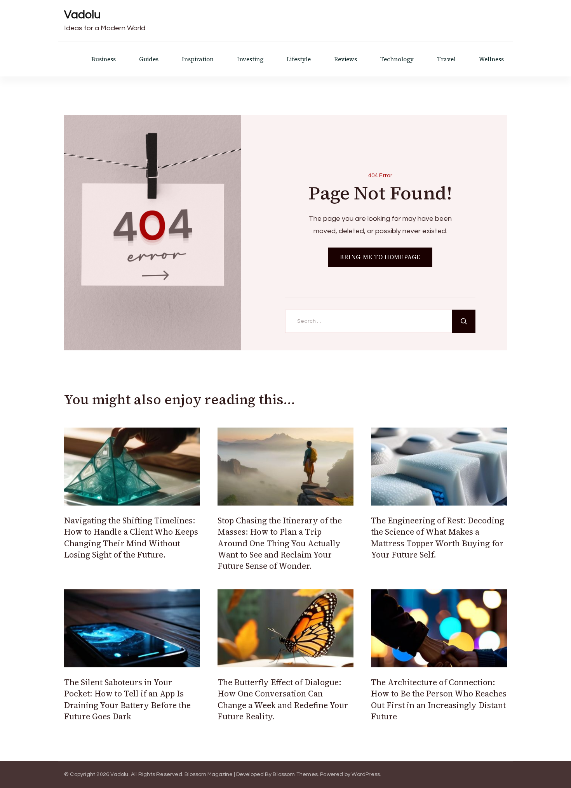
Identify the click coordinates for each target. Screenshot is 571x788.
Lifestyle (299, 59)
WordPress (366, 774)
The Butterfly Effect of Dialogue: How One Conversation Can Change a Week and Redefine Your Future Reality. (283, 699)
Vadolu (82, 15)
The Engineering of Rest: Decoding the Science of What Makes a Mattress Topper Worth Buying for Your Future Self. (437, 537)
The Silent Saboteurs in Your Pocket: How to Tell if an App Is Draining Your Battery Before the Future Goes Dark (127, 699)
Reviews (345, 59)
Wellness (491, 59)
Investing (250, 59)
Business (103, 59)
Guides (148, 59)
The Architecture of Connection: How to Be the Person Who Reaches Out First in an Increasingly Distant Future (439, 699)
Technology (397, 59)
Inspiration (198, 59)
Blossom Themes (295, 774)
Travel (446, 59)
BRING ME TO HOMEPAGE (380, 257)
